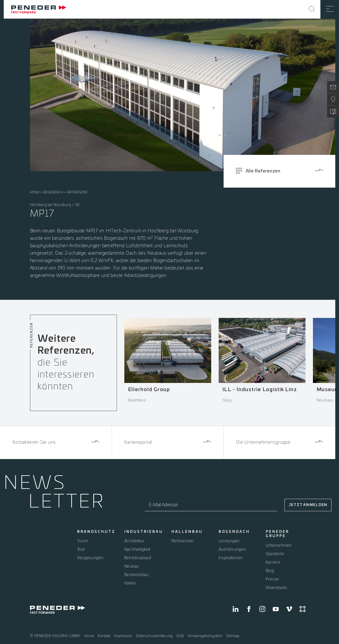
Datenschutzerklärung (154, 636)
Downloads (276, 588)
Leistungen (229, 541)
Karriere (273, 562)
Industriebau (143, 532)
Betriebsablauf (138, 558)
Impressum (123, 636)
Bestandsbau (136, 575)
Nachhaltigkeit (137, 549)
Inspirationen (231, 558)
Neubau (131, 566)
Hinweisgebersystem (205, 636)
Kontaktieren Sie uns (34, 442)
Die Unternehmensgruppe (263, 442)
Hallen (130, 583)
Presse (272, 579)
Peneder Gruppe (277, 534)
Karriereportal (138, 442)
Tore (81, 549)
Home (35, 192)
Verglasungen (90, 558)
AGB (180, 636)
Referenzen (77, 192)
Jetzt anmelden (308, 505)
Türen (82, 541)
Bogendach (53, 192)
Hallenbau (187, 532)
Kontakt (104, 636)
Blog (270, 571)
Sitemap (232, 636)
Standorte (275, 554)
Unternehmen (279, 545)
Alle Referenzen (263, 171)
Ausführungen (232, 549)
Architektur (134, 541)
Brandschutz (96, 532)
